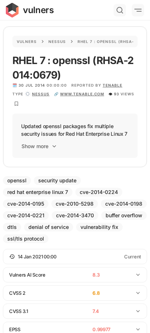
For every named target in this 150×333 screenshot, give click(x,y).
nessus (41, 94)
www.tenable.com (82, 94)
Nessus (57, 41)
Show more (34, 146)
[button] (75, 256)
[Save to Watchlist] (16, 104)
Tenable (112, 85)
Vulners (27, 41)
